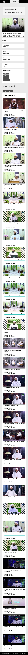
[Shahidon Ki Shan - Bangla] (14, 122)
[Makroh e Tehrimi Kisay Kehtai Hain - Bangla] (14, 453)
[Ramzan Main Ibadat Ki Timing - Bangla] (14, 252)
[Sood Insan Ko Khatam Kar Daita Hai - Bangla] (14, 343)
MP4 (5, 73)
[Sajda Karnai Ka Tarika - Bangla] (14, 399)
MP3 (5, 75)
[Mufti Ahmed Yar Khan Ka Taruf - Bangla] (14, 234)
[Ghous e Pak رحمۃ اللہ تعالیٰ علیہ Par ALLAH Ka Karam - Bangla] (14, 582)
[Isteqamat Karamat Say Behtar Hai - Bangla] (14, 140)
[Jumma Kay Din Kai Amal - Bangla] (14, 288)
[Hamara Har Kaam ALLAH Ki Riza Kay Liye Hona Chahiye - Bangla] (14, 197)
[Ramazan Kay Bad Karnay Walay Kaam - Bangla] (14, 178)
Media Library (14, 9)
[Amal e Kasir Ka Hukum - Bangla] (14, 472)
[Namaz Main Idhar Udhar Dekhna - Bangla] (14, 435)
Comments (8, 91)
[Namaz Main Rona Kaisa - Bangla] (14, 490)
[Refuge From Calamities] (14, 602)
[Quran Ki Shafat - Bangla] (14, 545)
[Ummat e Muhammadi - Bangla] (14, 216)
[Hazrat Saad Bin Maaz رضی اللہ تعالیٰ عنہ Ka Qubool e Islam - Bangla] (14, 103)
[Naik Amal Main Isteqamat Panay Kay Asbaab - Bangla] (14, 158)
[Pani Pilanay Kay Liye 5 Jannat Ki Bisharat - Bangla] (14, 526)
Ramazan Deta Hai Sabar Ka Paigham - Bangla (13, 13)
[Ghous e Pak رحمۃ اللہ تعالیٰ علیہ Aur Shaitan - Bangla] (14, 563)
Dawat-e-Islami (7, 9)
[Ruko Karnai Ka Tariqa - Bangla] (14, 381)
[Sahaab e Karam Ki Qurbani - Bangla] (14, 508)
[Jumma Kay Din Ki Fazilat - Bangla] (14, 270)
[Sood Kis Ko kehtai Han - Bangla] (14, 363)
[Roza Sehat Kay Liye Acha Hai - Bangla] (14, 306)
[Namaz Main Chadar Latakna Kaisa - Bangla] (14, 417)
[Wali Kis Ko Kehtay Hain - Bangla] (14, 639)
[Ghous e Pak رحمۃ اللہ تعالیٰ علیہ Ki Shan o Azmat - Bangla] (14, 620)
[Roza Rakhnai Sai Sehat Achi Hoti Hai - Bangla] (14, 324)
